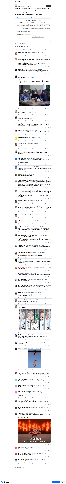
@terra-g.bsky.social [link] (25, 123)
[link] (16, 5)
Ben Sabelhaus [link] (21, 58)
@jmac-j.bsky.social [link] (25, 174)
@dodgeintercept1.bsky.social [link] (31, 334)
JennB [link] (19, 413)
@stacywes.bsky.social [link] (34, 252)
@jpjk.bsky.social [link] (30, 137)
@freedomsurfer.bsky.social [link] (27, 166)
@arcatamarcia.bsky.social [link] (31, 292)
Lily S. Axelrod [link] (21, 69)
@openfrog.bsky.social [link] (27, 372)
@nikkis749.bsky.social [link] (38, 407)
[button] (16, 2)
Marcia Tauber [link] (21, 292)
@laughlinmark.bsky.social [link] (31, 400)
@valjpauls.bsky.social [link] (32, 200)
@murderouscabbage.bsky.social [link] (35, 259)
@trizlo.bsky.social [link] (41, 285)
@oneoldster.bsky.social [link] (35, 342)
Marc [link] (19, 166)
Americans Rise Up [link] (22, 453)
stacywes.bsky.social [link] (23, 252)
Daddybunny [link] (21, 190)
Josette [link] (20, 143)
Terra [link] (19, 123)
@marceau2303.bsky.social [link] (37, 299)
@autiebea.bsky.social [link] (25, 273)
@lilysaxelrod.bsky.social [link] (30, 69)
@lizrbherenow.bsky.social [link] (26, 234)
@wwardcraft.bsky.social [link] (35, 385)
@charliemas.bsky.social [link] (29, 150)
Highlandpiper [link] (21, 226)
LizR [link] (19, 234)
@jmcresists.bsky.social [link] (41, 267)
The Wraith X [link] (21, 334)
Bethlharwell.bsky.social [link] (24, 342)
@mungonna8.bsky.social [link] (35, 180)
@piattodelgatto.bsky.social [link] (31, 245)
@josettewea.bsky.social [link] (27, 143)
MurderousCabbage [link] (23, 259)
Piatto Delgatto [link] (21, 245)
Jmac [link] (19, 174)
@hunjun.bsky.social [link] (31, 379)
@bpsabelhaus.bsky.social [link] (31, 58)
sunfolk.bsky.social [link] (23, 348)
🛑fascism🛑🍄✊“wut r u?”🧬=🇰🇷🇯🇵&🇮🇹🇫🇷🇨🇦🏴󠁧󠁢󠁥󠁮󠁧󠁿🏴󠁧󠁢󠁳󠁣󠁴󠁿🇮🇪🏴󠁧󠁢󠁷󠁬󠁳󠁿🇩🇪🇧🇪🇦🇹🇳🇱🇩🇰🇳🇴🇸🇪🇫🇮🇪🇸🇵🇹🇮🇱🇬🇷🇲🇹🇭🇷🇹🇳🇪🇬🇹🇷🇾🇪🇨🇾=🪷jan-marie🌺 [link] (27, 267)
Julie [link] (19, 220)
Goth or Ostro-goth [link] (22, 279)
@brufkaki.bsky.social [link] (28, 447)
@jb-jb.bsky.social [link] (25, 413)
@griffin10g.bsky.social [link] (25, 110)
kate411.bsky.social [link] (22, 52)
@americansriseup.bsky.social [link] (34, 453)
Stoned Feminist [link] (22, 116)
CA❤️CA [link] (20, 372)
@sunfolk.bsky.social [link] (32, 348)
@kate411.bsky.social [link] (32, 52)
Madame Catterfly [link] (22, 200)
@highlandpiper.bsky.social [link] (31, 226)
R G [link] (19, 110)
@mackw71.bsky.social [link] (26, 130)
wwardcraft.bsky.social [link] (23, 385)
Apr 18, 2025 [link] (40, 75)
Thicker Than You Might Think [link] (25, 407)
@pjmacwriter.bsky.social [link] (30, 305)
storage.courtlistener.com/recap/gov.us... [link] (25, 17)
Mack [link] (19, 130)
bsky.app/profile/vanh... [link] (29, 77)
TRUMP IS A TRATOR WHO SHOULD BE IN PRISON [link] (27, 285)
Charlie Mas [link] (21, 150)
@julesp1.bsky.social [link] (31, 391)
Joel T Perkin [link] (21, 214)
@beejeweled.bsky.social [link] (26, 220)
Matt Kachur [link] (21, 158)
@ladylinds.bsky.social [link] (31, 116)
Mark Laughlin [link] (21, 400)
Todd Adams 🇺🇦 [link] (22, 459)
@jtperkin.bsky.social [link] (29, 214)
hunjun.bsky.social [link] (22, 379)
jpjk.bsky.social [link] (22, 137)
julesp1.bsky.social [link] (22, 391)
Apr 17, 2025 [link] (40, 52)
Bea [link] (19, 273)
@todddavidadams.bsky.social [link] (33, 459)
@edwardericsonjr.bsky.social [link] (34, 279)
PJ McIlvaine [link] (21, 305)
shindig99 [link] (20, 447)
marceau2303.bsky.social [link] (24, 299)
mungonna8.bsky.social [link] (24, 180)
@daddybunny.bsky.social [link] (30, 190)
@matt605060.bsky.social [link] (30, 158)
